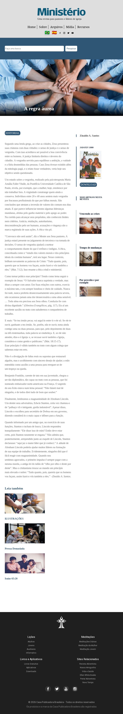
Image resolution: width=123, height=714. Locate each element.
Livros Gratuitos (31, 664)
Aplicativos (31, 667)
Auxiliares (31, 649)
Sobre (43, 27)
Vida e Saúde (88, 671)
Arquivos (56, 27)
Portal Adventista (87, 679)
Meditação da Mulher (87, 645)
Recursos (83, 27)
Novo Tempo (87, 682)
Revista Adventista (87, 664)
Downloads (31, 671)
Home (32, 27)
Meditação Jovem (88, 649)
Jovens (31, 645)
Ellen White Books (88, 675)
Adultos (31, 642)
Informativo (31, 653)
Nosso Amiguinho (88, 667)
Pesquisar (71, 48)
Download (88, 184)
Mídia (70, 27)
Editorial (13, 133)
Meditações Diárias (88, 642)
